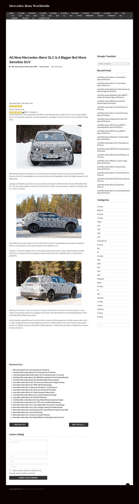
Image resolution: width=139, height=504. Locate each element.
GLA (27, 15)
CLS (13, 15)
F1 (33, 18)
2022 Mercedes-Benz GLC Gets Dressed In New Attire (34, 392)
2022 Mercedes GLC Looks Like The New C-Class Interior (35, 387)
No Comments (56, 66)
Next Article (78, 425)
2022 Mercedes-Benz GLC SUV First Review (30, 397)
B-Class (32, 13)
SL (64, 15)
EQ (121, 15)
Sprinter (89, 15)
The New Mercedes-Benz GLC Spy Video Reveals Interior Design (38, 400)
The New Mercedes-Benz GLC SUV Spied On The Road (34, 372)
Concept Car (44, 18)
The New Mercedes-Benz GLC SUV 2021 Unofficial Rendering (37, 402)
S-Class (64, 13)
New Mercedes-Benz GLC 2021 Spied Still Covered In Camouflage (39, 405)
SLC (71, 15)
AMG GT (100, 15)
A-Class (21, 13)
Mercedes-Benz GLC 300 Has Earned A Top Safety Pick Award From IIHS (40, 410)
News (11, 13)
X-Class (96, 13)
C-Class (43, 13)
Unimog (15, 18)
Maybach (111, 15)
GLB (35, 15)
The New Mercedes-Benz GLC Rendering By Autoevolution (36, 380)
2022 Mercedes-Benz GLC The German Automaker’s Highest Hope (39, 382)
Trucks (25, 18)
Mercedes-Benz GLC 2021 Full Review (28, 412)
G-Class (75, 13)
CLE (123, 13)
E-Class (53, 13)
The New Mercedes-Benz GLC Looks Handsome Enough (35, 395)
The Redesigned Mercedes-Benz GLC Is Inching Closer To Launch (38, 375)
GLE (50, 15)
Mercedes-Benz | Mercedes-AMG (24, 67)
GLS (57, 15)
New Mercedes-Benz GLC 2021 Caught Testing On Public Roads (37, 407)
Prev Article (19, 425)
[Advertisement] (69, 36)
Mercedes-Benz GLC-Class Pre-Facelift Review (31, 415)
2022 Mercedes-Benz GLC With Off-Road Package (32, 385)
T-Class (107, 13)
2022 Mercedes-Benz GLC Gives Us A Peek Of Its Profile (34, 390)
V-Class (86, 13)
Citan (79, 15)
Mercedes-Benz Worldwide (29, 6)
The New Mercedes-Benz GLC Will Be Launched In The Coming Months (40, 377)
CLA (116, 13)
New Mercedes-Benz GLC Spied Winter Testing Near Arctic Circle (38, 417)
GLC (42, 15)
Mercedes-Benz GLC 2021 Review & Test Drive (31, 370)
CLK (20, 15)
